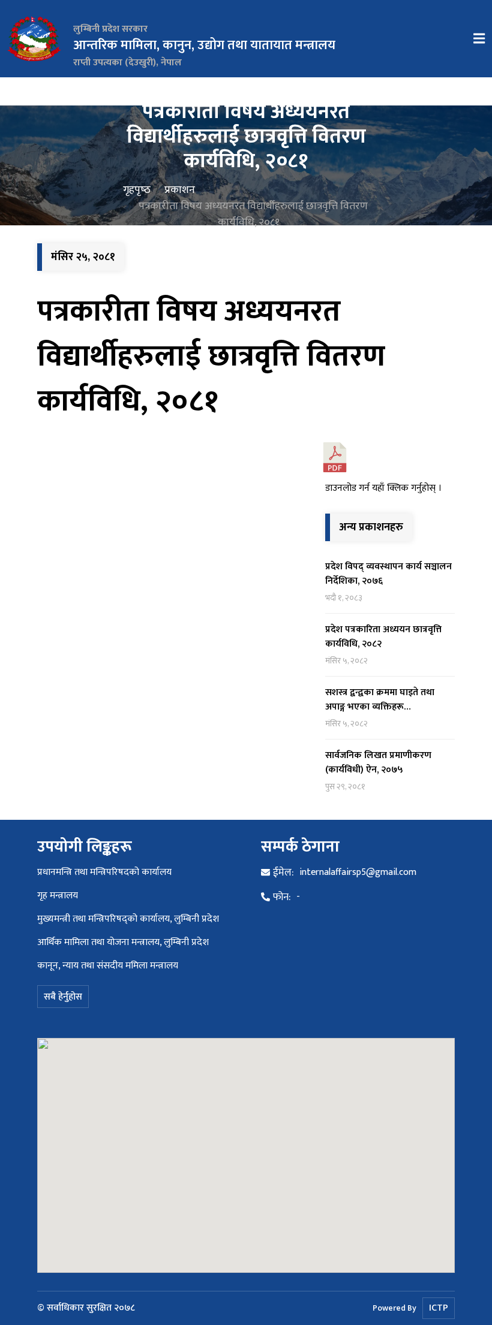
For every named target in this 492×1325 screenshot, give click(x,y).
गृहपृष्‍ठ (137, 191)
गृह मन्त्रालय (57, 896)
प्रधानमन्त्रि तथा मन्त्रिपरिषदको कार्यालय (104, 872)
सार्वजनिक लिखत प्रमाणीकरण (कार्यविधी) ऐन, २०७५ (378, 762)
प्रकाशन (179, 191)
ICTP (438, 1308)
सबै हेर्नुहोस (63, 997)
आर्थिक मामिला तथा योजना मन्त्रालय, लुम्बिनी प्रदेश (123, 942)
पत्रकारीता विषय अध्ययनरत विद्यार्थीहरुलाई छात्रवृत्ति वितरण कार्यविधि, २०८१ (211, 356)
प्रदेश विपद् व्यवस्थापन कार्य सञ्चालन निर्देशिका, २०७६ (388, 574)
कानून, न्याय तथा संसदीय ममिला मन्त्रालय (107, 966)
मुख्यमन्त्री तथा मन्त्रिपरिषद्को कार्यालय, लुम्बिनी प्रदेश (128, 919)
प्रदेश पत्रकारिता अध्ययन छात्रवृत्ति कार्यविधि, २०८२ (383, 636)
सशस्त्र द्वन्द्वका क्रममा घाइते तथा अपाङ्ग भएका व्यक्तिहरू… (379, 699)
